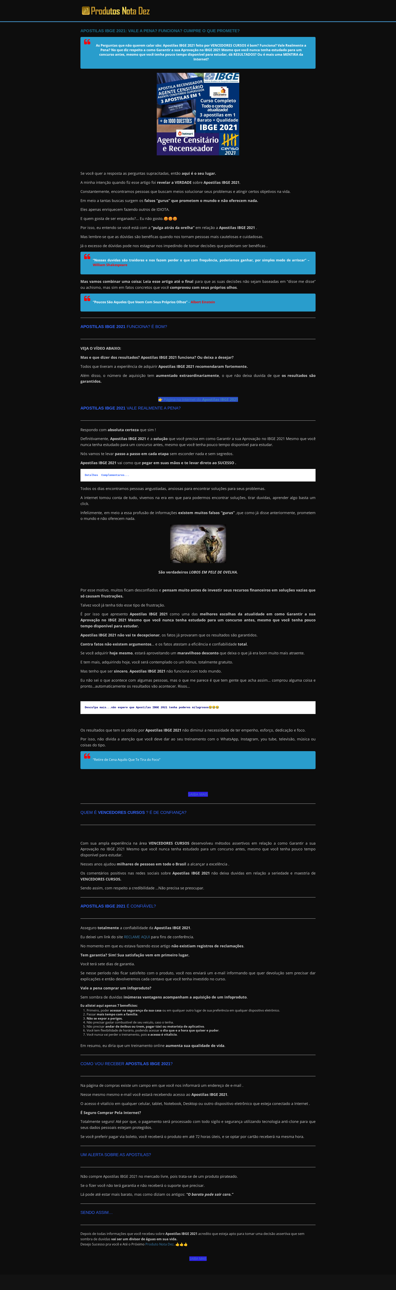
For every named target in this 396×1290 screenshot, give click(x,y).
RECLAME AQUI (137, 936)
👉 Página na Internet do (198, 399)
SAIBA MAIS (198, 794)
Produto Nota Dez (159, 1244)
